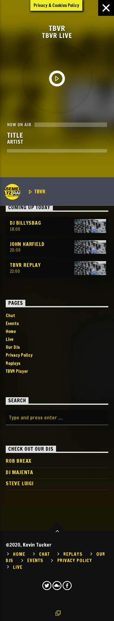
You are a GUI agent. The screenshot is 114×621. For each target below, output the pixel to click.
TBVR (39, 191)
